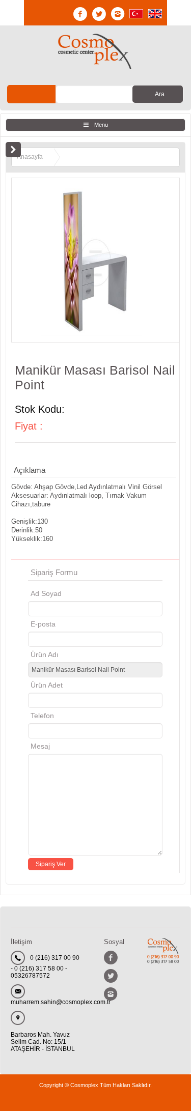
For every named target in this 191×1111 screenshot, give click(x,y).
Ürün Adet (47, 685)
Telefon (42, 715)
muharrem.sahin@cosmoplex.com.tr (61, 1002)
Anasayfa (30, 156)
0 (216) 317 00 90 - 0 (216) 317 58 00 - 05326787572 (45, 966)
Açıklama (29, 470)
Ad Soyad (46, 593)
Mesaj (40, 746)
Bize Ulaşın (31, 94)
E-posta (87, 624)
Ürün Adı (45, 654)
